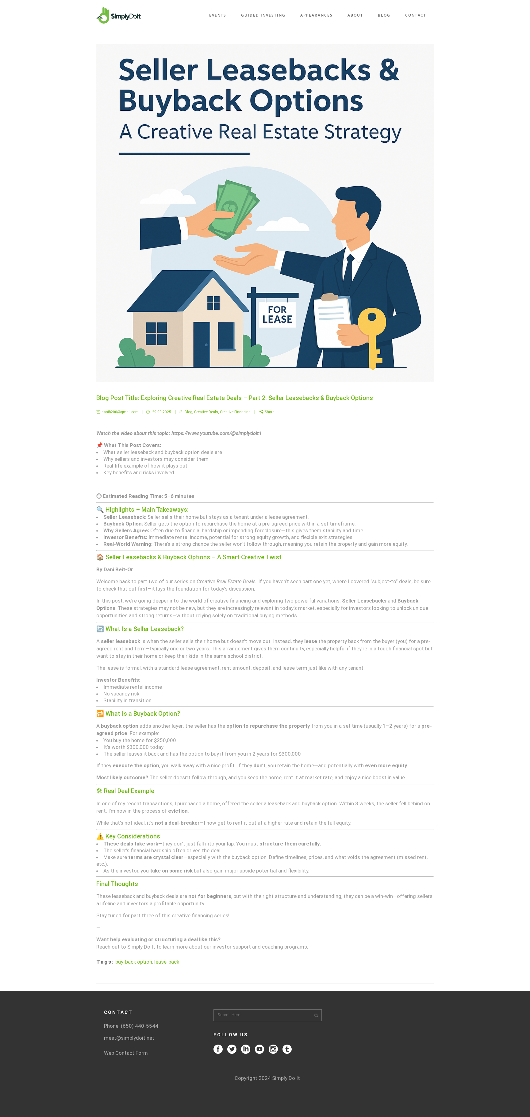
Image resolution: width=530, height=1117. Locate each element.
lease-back (166, 962)
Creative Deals (206, 412)
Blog (188, 412)
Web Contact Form (126, 1053)
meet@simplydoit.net (129, 1038)
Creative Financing (235, 412)
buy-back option (133, 962)
